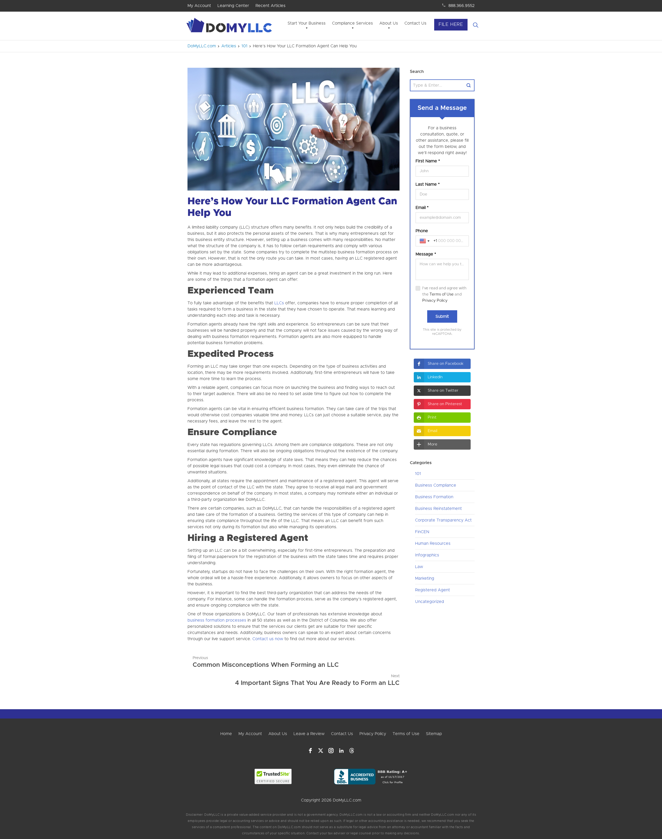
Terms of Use (442, 294)
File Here (451, 24)
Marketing (424, 578)
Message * (426, 254)
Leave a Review (309, 734)
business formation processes (216, 620)
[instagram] (331, 750)
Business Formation (434, 497)
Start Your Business (307, 23)
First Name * (428, 161)
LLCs (279, 303)
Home (226, 734)
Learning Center (233, 6)
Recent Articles (270, 6)
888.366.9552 (461, 6)
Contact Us (415, 23)
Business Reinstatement (438, 509)
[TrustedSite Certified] (273, 776)
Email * (422, 208)
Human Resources (432, 543)
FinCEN (422, 532)
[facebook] (310, 750)
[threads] (352, 750)
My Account (199, 6)
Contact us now (267, 639)
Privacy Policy (435, 301)
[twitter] (320, 750)
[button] (442, 364)
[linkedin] (341, 750)
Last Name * (428, 184)
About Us (388, 23)
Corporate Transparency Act (443, 520)
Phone (422, 231)
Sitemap (434, 734)
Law (419, 567)
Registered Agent (432, 590)
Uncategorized (429, 602)
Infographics (427, 555)
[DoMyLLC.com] (230, 26)
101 (418, 474)
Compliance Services (352, 23)
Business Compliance (435, 485)
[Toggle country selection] (425, 241)
